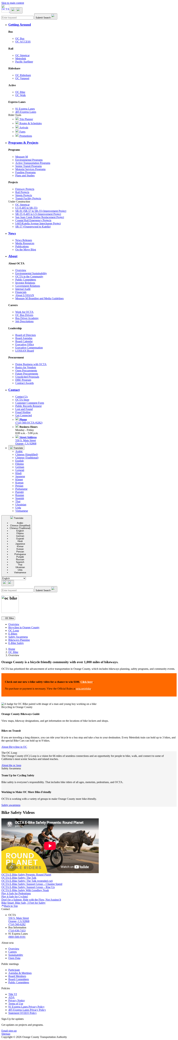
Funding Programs (25, 172)
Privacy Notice (16, 1000)
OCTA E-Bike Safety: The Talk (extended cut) (27, 880)
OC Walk (20, 95)
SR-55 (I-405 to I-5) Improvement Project (38, 214)
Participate (14, 969)
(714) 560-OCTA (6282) (28, 421)
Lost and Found (24, 409)
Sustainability (15, 954)
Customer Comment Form (29, 402)
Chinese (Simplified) (26, 454)
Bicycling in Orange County (23, 627)
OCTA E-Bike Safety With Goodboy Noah (25, 890)
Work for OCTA (24, 311)
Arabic (19, 451)
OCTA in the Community (29, 276)
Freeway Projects (24, 189)
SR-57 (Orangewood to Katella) (33, 226)
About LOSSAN (24, 295)
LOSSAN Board (24, 350)
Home (11, 649)
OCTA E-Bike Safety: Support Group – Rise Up (28, 887)
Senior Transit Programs (28, 166)
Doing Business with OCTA (31, 364)
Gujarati (19, 470)
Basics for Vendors (25, 367)
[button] (92, 25)
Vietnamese (21, 510)
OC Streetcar (22, 55)
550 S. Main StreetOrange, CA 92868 (26, 440)
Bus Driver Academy (27, 318)
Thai (17, 501)
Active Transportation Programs (32, 162)
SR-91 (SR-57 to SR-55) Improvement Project (40, 210)
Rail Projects (22, 192)
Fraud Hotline (23, 412)
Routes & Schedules (30, 123)
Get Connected (23, 415)
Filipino (19, 463)
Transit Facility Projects (28, 198)
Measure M (21, 156)
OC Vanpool (22, 78)
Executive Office (24, 344)
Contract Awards (24, 383)
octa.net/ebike (83, 688)
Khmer (19, 479)
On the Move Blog (25, 249)
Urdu (18, 507)
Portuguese (21, 488)
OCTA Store (22, 399)
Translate (18, 448)
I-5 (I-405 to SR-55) (26, 207)
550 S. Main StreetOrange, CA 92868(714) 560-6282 (18, 921)
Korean (19, 482)
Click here (86, 681)
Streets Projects (23, 195)
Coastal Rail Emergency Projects (33, 220)
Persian (19, 485)
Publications (22, 246)
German (19, 467)
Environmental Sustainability (31, 273)
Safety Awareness (18, 636)
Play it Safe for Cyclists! (14, 896)
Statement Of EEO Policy (22, 1012)
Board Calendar (24, 341)
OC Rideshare (23, 75)
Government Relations (27, 285)
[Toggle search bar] (7, 583)
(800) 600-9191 (17, 936)
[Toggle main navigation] (16, 10)
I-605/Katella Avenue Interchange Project (38, 223)
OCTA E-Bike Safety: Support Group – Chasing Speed (31, 884)
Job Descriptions (24, 321)
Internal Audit (22, 289)
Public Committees (25, 279)
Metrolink (20, 58)
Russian (19, 495)
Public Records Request (28, 405)
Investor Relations (25, 282)
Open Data (14, 958)
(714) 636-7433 (17, 930)
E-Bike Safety (16, 643)
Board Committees (18, 979)
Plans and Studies (25, 175)
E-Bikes (12, 633)
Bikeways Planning (19, 639)
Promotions (25, 135)
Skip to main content (12, 2)
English (19, 460)
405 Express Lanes (25, 111)
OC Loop (13, 630)
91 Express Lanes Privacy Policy (26, 1006)
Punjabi (19, 492)
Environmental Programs (29, 159)
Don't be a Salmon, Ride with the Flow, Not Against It (31, 899)
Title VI (12, 994)
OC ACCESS (23, 41)
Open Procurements (26, 370)
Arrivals (23, 127)
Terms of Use (15, 1003)
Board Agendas (23, 338)
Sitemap (5, 1033)
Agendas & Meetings (20, 973)
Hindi (18, 473)
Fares (22, 131)
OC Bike (20, 92)
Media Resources (24, 243)
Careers (12, 951)
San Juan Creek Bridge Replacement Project (39, 217)
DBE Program (23, 379)
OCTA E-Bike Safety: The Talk (18, 877)
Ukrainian (20, 504)
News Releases (23, 240)
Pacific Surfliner (24, 61)
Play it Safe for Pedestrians (16, 893)
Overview (20, 270)
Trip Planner (26, 119)
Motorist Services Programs (30, 169)
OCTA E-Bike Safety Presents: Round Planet (26, 874)
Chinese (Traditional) (26, 457)
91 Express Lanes (25, 108)
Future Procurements (26, 373)
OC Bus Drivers (24, 315)
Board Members (17, 976)
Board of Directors (25, 335)
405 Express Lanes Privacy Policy (27, 1009)
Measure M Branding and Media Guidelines (39, 298)
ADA (11, 997)
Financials (20, 292)
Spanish (19, 498)
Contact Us (21, 396)
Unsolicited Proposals (27, 376)
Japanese (20, 476)
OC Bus (19, 38)
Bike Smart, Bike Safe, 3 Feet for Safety (23, 902)
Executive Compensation (29, 347)
